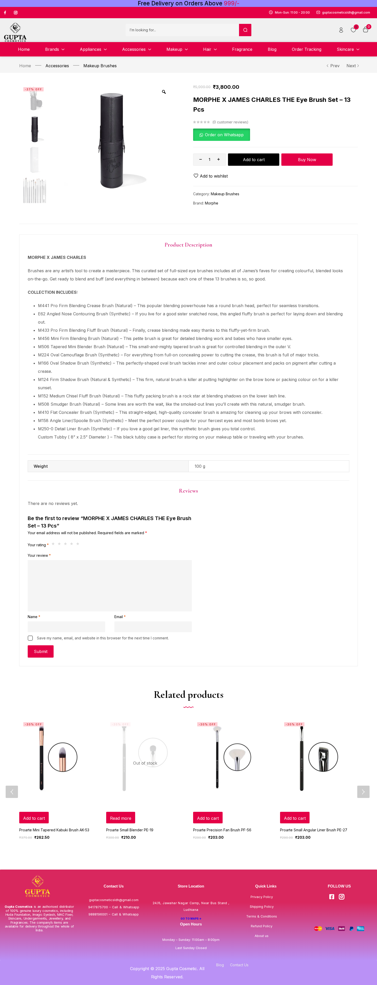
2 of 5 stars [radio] (60, 545)
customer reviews (230, 122)
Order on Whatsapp (224, 134)
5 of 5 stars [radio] (79, 545)
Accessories (57, 65)
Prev (335, 65)
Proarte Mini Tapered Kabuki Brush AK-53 (54, 830)
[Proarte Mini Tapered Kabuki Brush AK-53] (58, 757)
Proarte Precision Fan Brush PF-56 (222, 830)
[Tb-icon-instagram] (15, 12)
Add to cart (254, 159)
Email (120, 617)
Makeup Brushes (100, 65)
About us (262, 936)
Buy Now (307, 159)
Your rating (38, 545)
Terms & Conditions (261, 916)
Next (351, 65)
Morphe (211, 203)
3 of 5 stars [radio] (67, 545)
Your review (39, 555)
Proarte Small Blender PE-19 (129, 830)
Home (25, 65)
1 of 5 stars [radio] (54, 545)
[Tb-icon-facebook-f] (5, 12)
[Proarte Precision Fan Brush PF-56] (232, 757)
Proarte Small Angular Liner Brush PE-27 (313, 830)
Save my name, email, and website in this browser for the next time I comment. (103, 638)
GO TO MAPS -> (191, 918)
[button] (221, 134)
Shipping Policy (262, 907)
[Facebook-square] (331, 897)
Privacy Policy (262, 897)
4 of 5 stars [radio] (73, 545)
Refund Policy (261, 926)
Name (34, 617)
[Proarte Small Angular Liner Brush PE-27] (319, 757)
